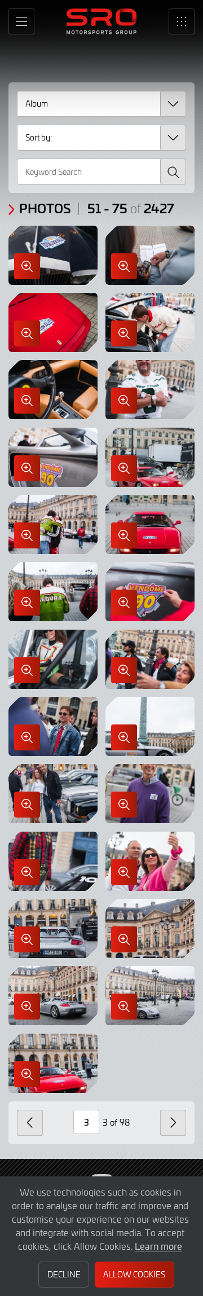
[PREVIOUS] (30, 1123)
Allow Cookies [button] (134, 1274)
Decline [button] (64, 1274)
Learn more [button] (158, 1246)
